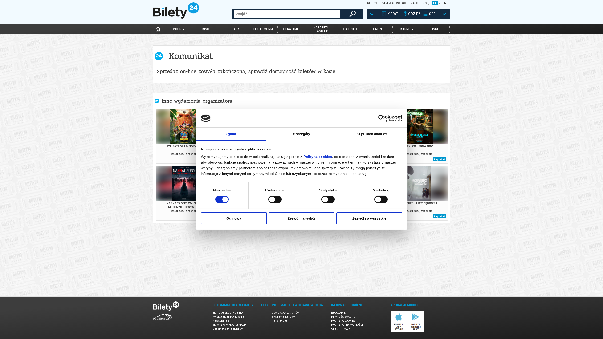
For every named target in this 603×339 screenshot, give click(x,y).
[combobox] (287, 14)
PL (435, 3)
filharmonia (263, 29)
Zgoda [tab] (231, 134)
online (378, 29)
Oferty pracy (340, 328)
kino (205, 29)
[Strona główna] (176, 17)
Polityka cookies (343, 320)
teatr (234, 29)
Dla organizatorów (286, 312)
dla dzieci (349, 29)
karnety (406, 29)
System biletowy (284, 316)
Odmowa (233, 218)
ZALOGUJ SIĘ (420, 3)
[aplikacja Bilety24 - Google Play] (415, 331)
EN (444, 3)
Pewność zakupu (343, 316)
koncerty (177, 29)
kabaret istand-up (321, 29)
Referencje (279, 320)
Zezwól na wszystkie (369, 218)
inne (435, 29)
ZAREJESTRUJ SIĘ (394, 3)
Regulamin (338, 312)
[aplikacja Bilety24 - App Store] (399, 331)
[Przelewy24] (162, 321)
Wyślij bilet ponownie (228, 316)
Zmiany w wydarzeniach (229, 324)
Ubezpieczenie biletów (228, 328)
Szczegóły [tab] (301, 134)
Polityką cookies (317, 157)
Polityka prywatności (347, 324)
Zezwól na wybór (302, 218)
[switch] (275, 199)
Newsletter (220, 320)
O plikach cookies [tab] (372, 134)
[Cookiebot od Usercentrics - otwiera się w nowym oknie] (381, 118)
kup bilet (439, 159)
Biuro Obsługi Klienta (227, 312)
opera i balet (292, 29)
